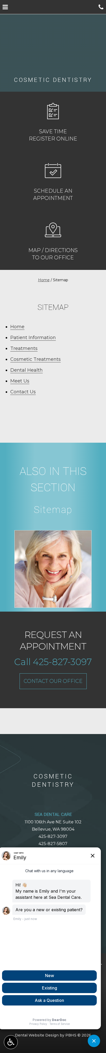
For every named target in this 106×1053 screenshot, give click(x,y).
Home (44, 280)
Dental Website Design (37, 1035)
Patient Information (33, 337)
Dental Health (26, 370)
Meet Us (19, 381)
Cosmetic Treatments (35, 359)
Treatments (24, 348)
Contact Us (23, 392)
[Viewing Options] (11, 1042)
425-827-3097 (53, 836)
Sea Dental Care (53, 814)
